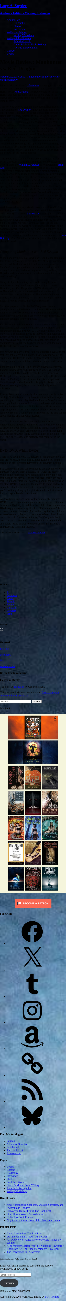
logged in (19, 686)
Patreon (11, 1140)
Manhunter (33, 85)
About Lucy (13, 19)
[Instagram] (32, 1022)
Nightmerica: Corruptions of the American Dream (33, 1220)
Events (10, 53)
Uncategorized (8, 79)
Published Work (22, 41)
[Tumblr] (32, 996)
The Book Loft (15, 1150)
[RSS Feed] (32, 1101)
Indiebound (13, 1147)
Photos (17, 26)
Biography (19, 23)
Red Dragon (21, 91)
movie (40, 76)
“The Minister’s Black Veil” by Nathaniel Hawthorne (35, 1245)
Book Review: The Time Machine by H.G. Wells (33, 1248)
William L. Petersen (28, 164)
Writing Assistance (17, 32)
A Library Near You (17, 1144)
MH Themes (52, 1296)
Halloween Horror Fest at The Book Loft (29, 1210)
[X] (32, 969)
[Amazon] (32, 1048)
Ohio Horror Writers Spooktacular (25, 1214)
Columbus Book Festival (20, 1217)
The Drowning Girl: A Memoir (23, 1251)
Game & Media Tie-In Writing (30, 44)
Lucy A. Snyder (28, 76)
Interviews (19, 29)
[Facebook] (32, 943)
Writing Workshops (24, 35)
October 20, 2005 (9, 76)
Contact (11, 50)
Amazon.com (14, 1153)
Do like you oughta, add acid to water (27, 1236)
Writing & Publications (19, 38)
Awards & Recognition (26, 47)
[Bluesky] (32, 1127)
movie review (52, 76)
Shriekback (33, 213)
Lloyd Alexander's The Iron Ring (24, 1233)
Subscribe (9, 1283)
